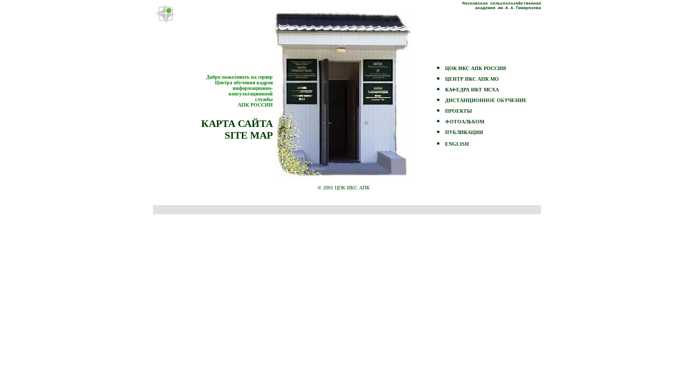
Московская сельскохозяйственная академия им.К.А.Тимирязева (501, 5)
